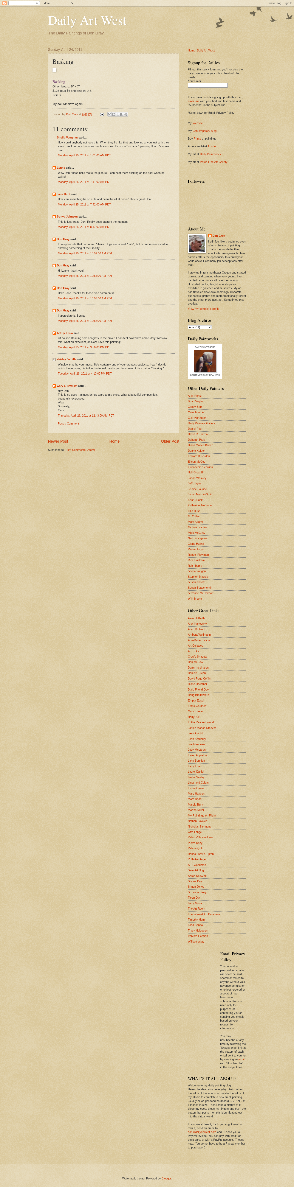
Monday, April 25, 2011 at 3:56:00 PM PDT (84, 347)
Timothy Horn (196, 919)
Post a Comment (68, 423)
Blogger (166, 1178)
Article (212, 146)
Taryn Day (194, 897)
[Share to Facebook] (122, 114)
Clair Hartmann (197, 417)
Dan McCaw (195, 662)
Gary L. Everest (67, 385)
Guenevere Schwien (200, 467)
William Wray (196, 941)
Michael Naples (197, 527)
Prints (197, 138)
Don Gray (63, 239)
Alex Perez (195, 395)
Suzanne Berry (197, 892)
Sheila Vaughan (67, 137)
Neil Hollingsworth (199, 538)
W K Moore (195, 598)
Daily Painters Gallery (201, 423)
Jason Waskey (197, 478)
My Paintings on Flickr (202, 815)
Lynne (61, 167)
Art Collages (195, 645)
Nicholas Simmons (199, 826)
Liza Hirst (194, 511)
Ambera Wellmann (199, 634)
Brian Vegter (195, 401)
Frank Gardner (197, 706)
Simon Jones (196, 886)
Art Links (193, 651)
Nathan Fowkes (197, 821)
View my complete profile (203, 308)
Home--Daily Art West (201, 50)
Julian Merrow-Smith (200, 494)
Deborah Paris (197, 439)
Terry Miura (195, 903)
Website (198, 123)
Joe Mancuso (196, 744)
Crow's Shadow (197, 656)
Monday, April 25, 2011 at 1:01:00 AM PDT (84, 155)
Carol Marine (196, 412)
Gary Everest (196, 711)
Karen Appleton (197, 755)
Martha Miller (196, 810)
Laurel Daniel (196, 771)
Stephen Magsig (198, 576)
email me (193, 101)
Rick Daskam (196, 560)
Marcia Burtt (195, 804)
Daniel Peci (195, 428)
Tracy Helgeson (197, 930)
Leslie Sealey (196, 777)
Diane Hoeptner (197, 684)
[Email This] (109, 114)
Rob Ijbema (195, 565)
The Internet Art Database (204, 914)
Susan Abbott (196, 582)
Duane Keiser (196, 450)
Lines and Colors (198, 782)
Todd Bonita (195, 925)
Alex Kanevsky (197, 623)
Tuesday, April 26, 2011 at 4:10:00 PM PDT (85, 373)
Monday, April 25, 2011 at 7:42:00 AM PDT (84, 204)
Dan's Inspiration (198, 667)
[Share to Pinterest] (126, 114)
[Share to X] (118, 114)
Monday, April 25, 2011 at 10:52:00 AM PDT (85, 253)
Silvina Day (195, 881)
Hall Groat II (195, 472)
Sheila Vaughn (197, 571)
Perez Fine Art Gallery (213, 161)
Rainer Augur (196, 549)
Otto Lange (195, 832)
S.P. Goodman (197, 865)
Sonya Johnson (67, 216)
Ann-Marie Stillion (199, 640)
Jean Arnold (195, 733)
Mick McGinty (196, 532)
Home (114, 441)
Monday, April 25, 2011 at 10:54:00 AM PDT (85, 275)
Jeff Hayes (194, 483)
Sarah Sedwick (197, 875)
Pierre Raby (195, 843)
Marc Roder (195, 799)
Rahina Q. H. (196, 848)
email (241, 1059)
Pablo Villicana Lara (200, 837)
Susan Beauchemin (200, 587)
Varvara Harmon (198, 936)
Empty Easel (196, 700)
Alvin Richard (196, 629)
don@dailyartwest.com (202, 1132)
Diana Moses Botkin (200, 445)
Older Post (170, 441)
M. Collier (194, 516)
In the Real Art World (201, 722)
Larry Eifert (195, 766)
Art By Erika (65, 333)
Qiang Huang (196, 543)
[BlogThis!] (113, 114)
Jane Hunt (63, 194)
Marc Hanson (196, 793)
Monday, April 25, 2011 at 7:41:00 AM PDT (84, 182)
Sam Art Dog (196, 870)
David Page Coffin (199, 678)
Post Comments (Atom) (80, 449)
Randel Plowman (198, 554)
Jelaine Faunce (197, 489)
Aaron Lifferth (196, 618)
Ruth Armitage (197, 859)
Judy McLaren (197, 749)
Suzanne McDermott (201, 593)
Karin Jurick (195, 500)
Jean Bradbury (197, 739)
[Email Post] (102, 114)
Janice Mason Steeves (202, 728)
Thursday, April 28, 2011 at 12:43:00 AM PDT (86, 415)
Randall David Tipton (201, 854)
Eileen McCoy (196, 461)
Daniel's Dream (197, 673)
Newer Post (58, 441)
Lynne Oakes (196, 788)
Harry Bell (194, 717)
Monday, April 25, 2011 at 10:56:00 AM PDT (85, 298)
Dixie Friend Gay (198, 689)
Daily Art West (87, 19)
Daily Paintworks (210, 154)
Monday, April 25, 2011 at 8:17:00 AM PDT (84, 227)
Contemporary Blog (205, 130)
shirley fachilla (66, 359)
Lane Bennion (196, 760)
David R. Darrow (198, 434)
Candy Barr (195, 406)
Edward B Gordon (199, 456)
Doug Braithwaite (198, 695)
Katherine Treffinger (200, 505)
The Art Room (196, 908)
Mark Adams (196, 521)
